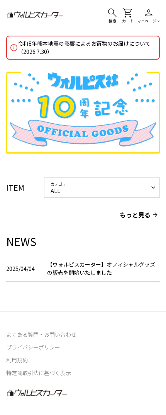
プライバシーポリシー (33, 347)
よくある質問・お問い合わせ (41, 334)
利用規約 (17, 360)
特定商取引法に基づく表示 (38, 373)
